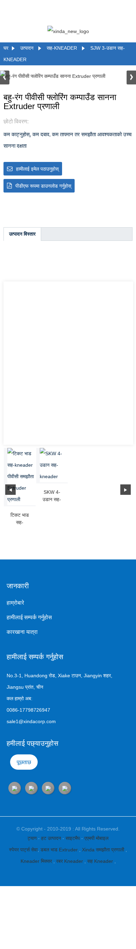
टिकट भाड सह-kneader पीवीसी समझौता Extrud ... (20, 519)
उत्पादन (26, 48)
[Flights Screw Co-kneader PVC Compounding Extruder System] (21, 476)
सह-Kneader (62, 48)
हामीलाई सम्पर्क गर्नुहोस (29, 617)
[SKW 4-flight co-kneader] (54, 465)
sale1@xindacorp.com (31, 721)
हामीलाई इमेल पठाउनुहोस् (37, 169)
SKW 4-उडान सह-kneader (52, 496)
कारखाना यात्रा (22, 632)
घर (5, 48)
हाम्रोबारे (15, 603)
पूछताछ (24, 762)
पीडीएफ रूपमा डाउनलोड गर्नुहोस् (43, 186)
